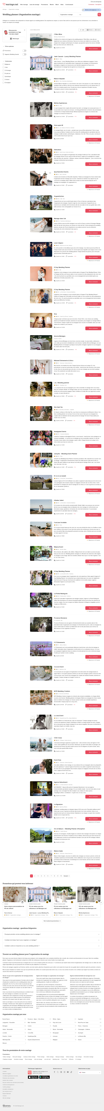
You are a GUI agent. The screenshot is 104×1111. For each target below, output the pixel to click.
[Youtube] (67, 1072)
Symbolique (8, 76)
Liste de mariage (38, 1059)
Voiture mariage (70, 1056)
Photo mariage (40, 1056)
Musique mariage (60, 1056)
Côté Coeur (58, 738)
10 (61, 876)
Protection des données (8, 1078)
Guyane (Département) (34, 1039)
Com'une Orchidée (60, 522)
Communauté (69, 4)
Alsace (29, 1029)
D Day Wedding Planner (62, 267)
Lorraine (5, 1033)
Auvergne (80, 1033)
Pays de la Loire (57, 1022)
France (83, 1072)
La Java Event (58, 716)
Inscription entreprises (8, 1089)
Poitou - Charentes (83, 1026)
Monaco (5, 1043)
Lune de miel (47, 1059)
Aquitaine (80, 1019)
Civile (6, 67)
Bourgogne (56, 1033)
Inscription (98, 4)
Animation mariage (18, 1059)
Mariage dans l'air (60, 218)
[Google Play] (44, 1078)
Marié (57, 4)
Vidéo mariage (50, 1056)
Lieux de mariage (34, 4)
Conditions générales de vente (10, 1076)
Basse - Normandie (58, 1029)
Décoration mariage (88, 1056)
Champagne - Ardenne (84, 1029)
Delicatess (57, 150)
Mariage (5, 9)
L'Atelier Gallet (59, 500)
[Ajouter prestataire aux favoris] (50, 35)
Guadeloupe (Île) (32, 1036)
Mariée (52, 4)
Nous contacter (93, 48)
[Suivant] (101, 902)
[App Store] (33, 1078)
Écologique (8, 82)
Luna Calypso (58, 243)
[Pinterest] (61, 1072)
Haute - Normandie (8, 1029)
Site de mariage (6, 1098)
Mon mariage (24, 4)
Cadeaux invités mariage (29, 1056)
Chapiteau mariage (7, 1059)
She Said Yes (58, 407)
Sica (55, 314)
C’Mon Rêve (58, 34)
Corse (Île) (30, 1033)
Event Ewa (57, 760)
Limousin (55, 1036)
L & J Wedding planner (61, 383)
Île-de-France (6, 1019)
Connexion (91, 4)
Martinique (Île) (6, 1039)
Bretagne (5, 1026)
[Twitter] (57, 1072)
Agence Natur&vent (60, 782)
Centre (29, 1026)
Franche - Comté (7, 1036)
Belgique (55, 1039)
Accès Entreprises (96, 1)
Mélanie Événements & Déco (63, 360)
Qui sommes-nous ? (7, 1091)
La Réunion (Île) (82, 1036)
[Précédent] (3, 902)
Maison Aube (58, 851)
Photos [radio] (90, 30)
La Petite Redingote (60, 594)
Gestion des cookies (8, 1080)
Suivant (66, 876)
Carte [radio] (98, 30)
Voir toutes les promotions (51, 921)
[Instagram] (64, 1072)
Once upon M (58, 125)
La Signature (58, 804)
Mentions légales (7, 1073)
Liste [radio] (83, 30)
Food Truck (64, 1059)
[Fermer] (24, 30)
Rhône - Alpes (56, 1019)
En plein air (7, 73)
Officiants (71, 1059)
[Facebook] (54, 1072)
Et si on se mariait (60, 476)
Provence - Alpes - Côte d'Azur (36, 1019)
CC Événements (59, 642)
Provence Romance (60, 618)
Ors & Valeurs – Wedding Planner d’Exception (69, 829)
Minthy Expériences (60, 103)
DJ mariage (78, 1059)
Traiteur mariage (7, 1056)
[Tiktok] (71, 1072)
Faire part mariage (17, 1056)
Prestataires (44, 4)
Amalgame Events (60, 431)
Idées (61, 4)
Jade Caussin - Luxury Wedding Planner (67, 56)
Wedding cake (56, 1059)
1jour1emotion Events (61, 172)
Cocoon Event (59, 667)
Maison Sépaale (59, 79)
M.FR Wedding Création (62, 691)
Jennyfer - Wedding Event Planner (65, 454)
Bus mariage (79, 1056)
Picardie (55, 1026)
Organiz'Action (59, 196)
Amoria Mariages (59, 336)
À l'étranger (8, 70)
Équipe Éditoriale (7, 1093)
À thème (7, 79)
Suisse (79, 1039)
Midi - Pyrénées (32, 1022)
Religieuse (7, 64)
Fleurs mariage (28, 1059)
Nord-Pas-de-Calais (83, 1022)
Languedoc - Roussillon (9, 1022)
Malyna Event (58, 547)
